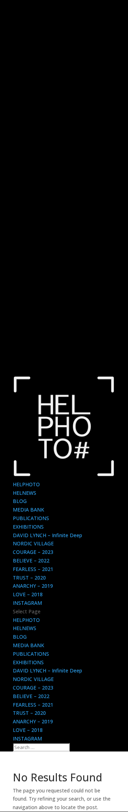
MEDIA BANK (28, 509)
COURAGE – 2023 (33, 552)
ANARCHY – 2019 (33, 585)
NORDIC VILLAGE (33, 543)
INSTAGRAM (27, 602)
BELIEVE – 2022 (31, 560)
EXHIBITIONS (28, 526)
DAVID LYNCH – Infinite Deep (47, 535)
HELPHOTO (26, 484)
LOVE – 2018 (28, 594)
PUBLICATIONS (31, 518)
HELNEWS (24, 492)
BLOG (20, 501)
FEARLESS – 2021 (33, 569)
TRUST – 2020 (29, 577)
